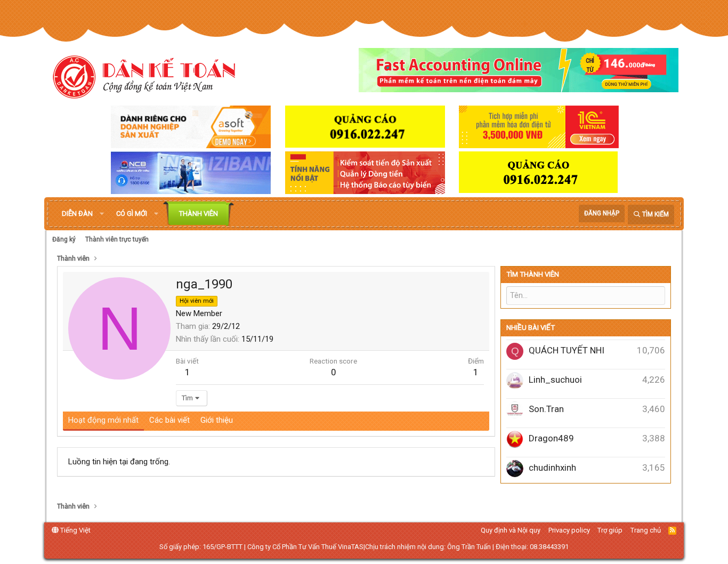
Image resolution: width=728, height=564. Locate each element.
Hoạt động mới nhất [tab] (103, 420)
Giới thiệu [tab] (216, 420)
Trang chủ (645, 530)
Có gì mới (131, 213)
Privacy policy (569, 530)
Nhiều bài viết (530, 328)
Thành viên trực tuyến (117, 239)
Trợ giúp (609, 530)
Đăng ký (64, 239)
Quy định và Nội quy (510, 530)
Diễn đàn (77, 213)
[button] (102, 214)
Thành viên (198, 213)
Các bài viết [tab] (169, 420)
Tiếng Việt (75, 530)
